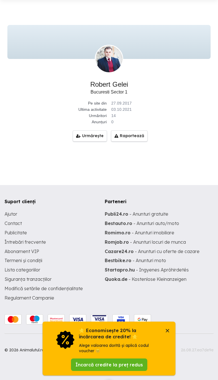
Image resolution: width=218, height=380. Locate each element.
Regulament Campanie (29, 298)
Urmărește (93, 135)
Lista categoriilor (22, 270)
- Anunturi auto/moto (142, 223)
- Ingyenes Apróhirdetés (147, 270)
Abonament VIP (22, 251)
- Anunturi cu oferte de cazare (152, 251)
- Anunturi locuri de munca (145, 242)
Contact (13, 223)
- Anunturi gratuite (136, 214)
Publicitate (16, 232)
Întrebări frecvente (25, 242)
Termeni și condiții (23, 260)
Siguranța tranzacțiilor (28, 279)
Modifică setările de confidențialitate (44, 288)
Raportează (132, 135)
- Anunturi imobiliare (139, 232)
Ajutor (11, 214)
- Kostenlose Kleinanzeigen (145, 279)
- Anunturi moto (135, 260)
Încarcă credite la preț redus (109, 365)
